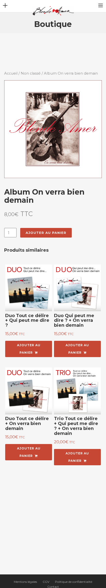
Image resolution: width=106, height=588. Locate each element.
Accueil (11, 73)
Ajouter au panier (46, 233)
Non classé (31, 73)
